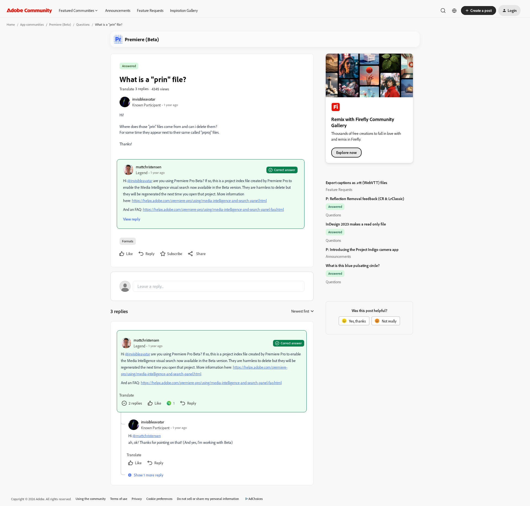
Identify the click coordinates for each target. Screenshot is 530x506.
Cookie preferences (159, 499)
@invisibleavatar (139, 180)
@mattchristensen (146, 435)
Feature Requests (150, 10)
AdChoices (255, 499)
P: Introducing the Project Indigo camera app (362, 249)
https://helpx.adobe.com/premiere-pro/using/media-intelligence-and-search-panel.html (199, 200)
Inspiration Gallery (184, 10)
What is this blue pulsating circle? (353, 265)
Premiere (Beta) (60, 24)
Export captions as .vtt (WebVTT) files (356, 182)
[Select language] (454, 10)
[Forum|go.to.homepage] (29, 10)
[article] (212, 371)
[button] (478, 10)
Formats (127, 241)
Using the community (91, 499)
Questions (83, 24)
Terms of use (118, 499)
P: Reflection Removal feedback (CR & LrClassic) (365, 198)
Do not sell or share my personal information (208, 499)
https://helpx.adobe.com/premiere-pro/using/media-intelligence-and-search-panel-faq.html (213, 209)
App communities (32, 24)
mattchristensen (148, 166)
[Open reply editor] (212, 286)
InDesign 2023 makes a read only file (356, 224)
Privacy (137, 499)
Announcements (117, 10)
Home (11, 24)
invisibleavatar (143, 99)
